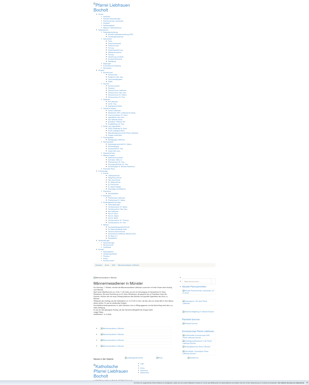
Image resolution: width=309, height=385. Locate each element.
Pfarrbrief (106, 23)
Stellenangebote (108, 25)
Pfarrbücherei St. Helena (116, 200)
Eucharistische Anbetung (112, 66)
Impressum (144, 370)
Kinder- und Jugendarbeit (111, 126)
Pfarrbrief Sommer (191, 319)
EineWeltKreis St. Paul (116, 124)
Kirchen (106, 173)
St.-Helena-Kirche (114, 182)
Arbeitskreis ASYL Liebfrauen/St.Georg (121, 113)
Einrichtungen (103, 171)
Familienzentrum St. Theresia (118, 220)
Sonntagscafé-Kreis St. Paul (118, 164)
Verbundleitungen (114, 204)
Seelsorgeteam (108, 251)
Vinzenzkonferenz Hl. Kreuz (118, 115)
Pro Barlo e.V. (113, 236)
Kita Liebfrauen (113, 211)
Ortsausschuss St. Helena (117, 95)
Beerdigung (112, 61)
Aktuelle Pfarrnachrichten (194, 286)
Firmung (111, 48)
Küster (105, 258)
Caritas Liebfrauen (114, 110)
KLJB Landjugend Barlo (116, 130)
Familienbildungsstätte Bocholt (119, 227)
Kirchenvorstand (113, 86)
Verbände (106, 99)
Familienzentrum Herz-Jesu (117, 209)
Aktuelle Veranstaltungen (112, 18)
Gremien (106, 84)
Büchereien (107, 195)
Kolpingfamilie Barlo (115, 106)
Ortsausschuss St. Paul (116, 97)
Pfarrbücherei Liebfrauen (116, 198)
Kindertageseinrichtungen (112, 202)
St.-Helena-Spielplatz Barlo (117, 229)
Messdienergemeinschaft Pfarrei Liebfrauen (123, 133)
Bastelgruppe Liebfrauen (116, 140)
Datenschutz (144, 372)
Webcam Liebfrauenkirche (112, 28)
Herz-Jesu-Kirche (114, 180)
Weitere (106, 225)
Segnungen (107, 63)
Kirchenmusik (108, 72)
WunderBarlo (112, 238)
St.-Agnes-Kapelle (114, 187)
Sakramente (107, 39)
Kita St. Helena (113, 216)
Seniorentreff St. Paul (115, 148)
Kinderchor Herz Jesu (115, 77)
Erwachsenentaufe (114, 43)
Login (142, 363)
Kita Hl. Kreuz (113, 213)
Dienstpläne (107, 68)
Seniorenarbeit (108, 142)
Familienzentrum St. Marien (117, 207)
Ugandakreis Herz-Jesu (116, 117)
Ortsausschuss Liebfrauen (117, 90)
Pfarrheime (107, 191)
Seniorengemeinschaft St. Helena (119, 144)
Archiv (142, 368)
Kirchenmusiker (108, 260)
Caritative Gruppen (109, 108)
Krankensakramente (115, 59)
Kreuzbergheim (113, 193)
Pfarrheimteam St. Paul (116, 162)
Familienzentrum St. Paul (117, 222)
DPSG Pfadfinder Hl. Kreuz (117, 128)
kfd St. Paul (112, 104)
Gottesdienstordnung (110, 32)
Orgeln (110, 81)
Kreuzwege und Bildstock (117, 189)
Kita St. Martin (113, 218)
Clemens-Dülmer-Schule (116, 231)
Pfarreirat (111, 88)
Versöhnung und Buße (115, 57)
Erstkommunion (113, 45)
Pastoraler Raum (109, 169)
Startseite (106, 16)
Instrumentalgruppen (115, 79)
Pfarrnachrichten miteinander (113, 21)
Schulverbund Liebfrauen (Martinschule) (122, 233)
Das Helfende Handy (115, 119)
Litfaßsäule (107, 247)
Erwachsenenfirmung (115, 50)
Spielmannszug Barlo (115, 157)
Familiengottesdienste (115, 36)
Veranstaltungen (104, 240)
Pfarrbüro (106, 256)
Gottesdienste (103, 30)
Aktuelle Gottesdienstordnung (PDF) (120, 34)
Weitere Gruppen (109, 155)
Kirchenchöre (112, 74)
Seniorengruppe (113, 146)
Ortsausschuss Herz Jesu (117, 92)
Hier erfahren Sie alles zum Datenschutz (291, 383)
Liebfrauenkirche (113, 175)
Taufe (110, 41)
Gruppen (101, 70)
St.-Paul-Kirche (113, 184)
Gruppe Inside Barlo (115, 135)
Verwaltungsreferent (110, 254)
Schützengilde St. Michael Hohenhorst (121, 166)
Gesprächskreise (109, 153)
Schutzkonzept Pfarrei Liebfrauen (198, 331)
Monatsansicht (108, 245)
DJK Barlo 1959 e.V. (115, 160)
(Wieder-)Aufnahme (114, 52)
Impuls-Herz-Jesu (114, 151)
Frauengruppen (108, 137)
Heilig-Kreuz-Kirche (114, 178)
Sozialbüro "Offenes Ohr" (117, 122)
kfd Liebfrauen (113, 101)
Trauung (111, 54)
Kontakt (101, 249)
